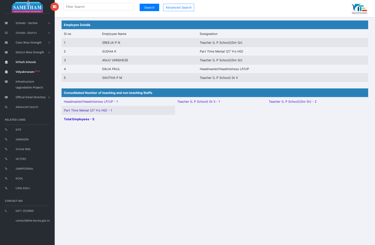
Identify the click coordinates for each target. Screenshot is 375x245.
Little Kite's (23, 188)
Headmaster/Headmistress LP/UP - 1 (91, 101)
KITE (18, 129)
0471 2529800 (25, 211)
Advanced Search (27, 107)
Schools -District (26, 33)
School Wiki (23, 149)
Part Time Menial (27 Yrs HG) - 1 (88, 110)
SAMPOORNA (24, 168)
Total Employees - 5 (79, 119)
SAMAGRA (22, 139)
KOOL (19, 178)
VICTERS (21, 159)
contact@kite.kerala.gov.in (33, 220)
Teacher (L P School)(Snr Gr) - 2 (293, 101)
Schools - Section (27, 23)
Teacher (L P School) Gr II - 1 (198, 101)
